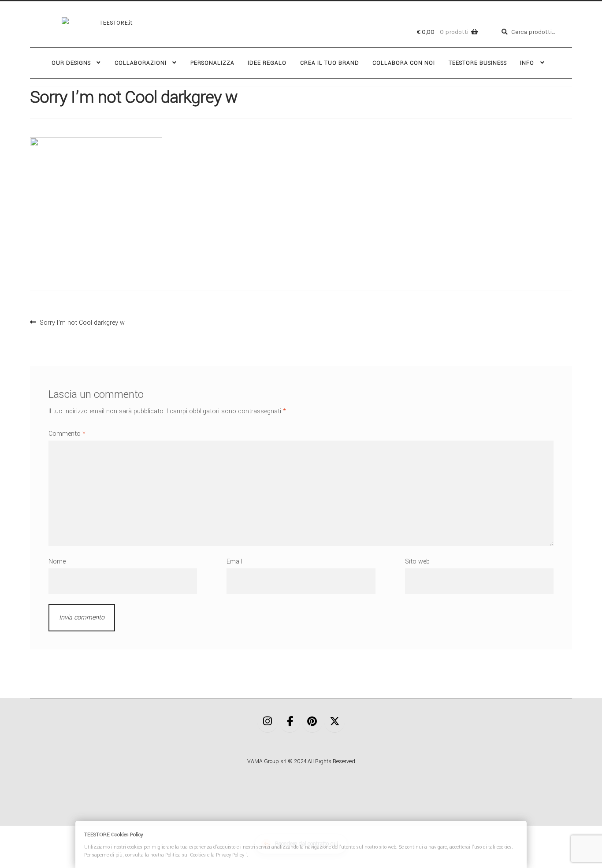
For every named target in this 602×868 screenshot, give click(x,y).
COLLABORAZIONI (141, 63)
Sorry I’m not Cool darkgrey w (82, 321)
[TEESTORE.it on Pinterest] (312, 722)
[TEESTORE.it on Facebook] (290, 722)
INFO (527, 63)
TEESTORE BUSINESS (478, 63)
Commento (66, 433)
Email (234, 561)
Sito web (417, 561)
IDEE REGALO (267, 63)
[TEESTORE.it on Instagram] (267, 722)
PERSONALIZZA (212, 63)
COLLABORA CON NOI (403, 63)
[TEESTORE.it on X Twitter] (334, 722)
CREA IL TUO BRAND (329, 63)
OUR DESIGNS (71, 63)
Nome (57, 561)
